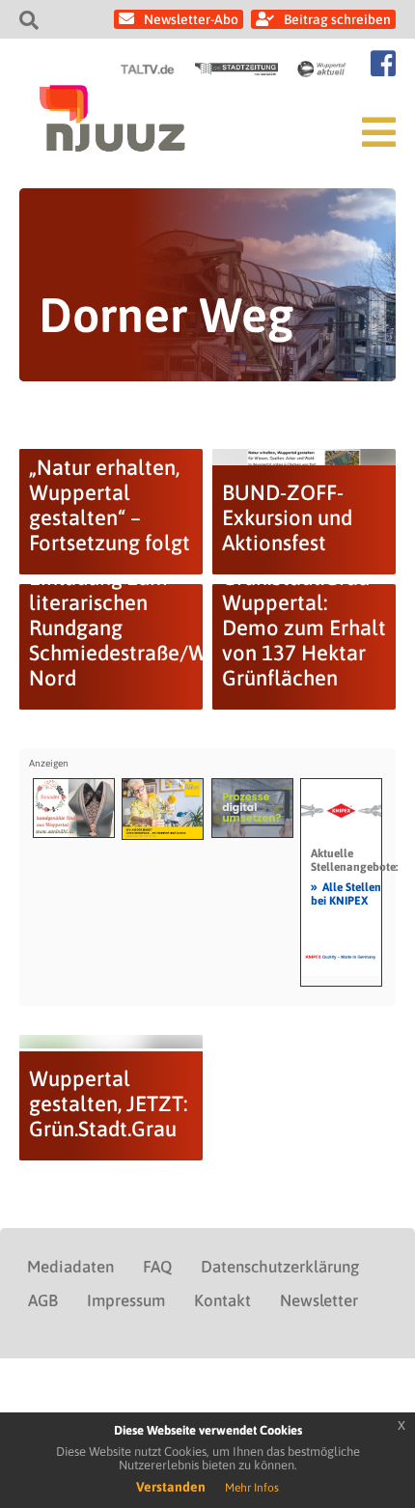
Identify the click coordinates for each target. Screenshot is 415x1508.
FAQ (157, 1266)
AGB (43, 1300)
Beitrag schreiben (337, 19)
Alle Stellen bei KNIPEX (346, 893)
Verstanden (171, 1486)
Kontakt (222, 1300)
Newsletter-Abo (191, 19)
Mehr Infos (252, 1487)
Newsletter (319, 1300)
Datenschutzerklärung (280, 1266)
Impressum (126, 1300)
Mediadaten (70, 1266)
